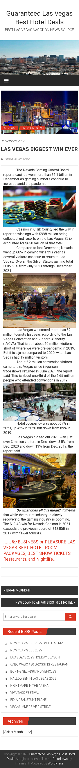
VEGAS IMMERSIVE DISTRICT (30, 706)
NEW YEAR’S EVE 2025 (26, 650)
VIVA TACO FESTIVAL (24, 692)
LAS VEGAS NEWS (32, 128)
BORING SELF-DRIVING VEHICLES (33, 671)
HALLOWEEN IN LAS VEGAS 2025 (33, 678)
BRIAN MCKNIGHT (18, 590)
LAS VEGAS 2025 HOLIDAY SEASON (35, 657)
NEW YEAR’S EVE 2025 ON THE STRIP (36, 643)
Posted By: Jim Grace (16, 158)
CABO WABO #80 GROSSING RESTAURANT (40, 664)
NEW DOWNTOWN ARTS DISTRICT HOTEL (44, 602)
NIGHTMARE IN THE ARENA (29, 685)
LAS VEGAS (9, 128)
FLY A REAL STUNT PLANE (28, 699)
